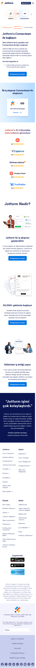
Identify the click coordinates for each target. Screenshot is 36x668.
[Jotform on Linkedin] (9, 664)
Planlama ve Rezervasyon (18, 27)
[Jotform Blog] (17, 664)
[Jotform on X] (6, 664)
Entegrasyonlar (7, 27)
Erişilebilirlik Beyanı (17, 653)
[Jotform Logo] (7, 3)
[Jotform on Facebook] (2, 664)
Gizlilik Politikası (17, 643)
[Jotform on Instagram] (29, 664)
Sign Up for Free (26, 3)
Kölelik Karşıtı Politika (17, 658)
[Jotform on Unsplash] (32, 664)
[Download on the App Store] (17, 565)
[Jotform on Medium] (13, 664)
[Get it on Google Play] (17, 560)
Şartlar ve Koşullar (17, 639)
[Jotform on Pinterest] (21, 664)
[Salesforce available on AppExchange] (17, 572)
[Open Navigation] (33, 3)
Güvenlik (17, 648)
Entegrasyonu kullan (17, 74)
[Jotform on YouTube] (25, 664)
